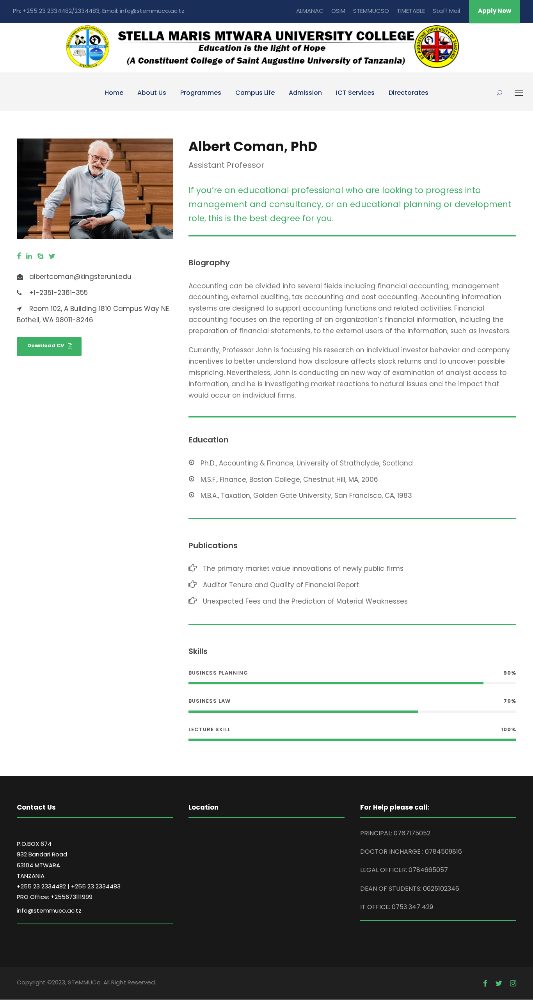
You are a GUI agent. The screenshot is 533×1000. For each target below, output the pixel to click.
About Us (151, 92)
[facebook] (19, 256)
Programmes (200, 92)
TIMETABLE (411, 11)
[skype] (40, 256)
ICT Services (355, 92)
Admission (305, 92)
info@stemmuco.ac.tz (49, 910)
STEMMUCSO (371, 11)
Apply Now (494, 11)
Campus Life (255, 92)
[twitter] (52, 256)
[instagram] (513, 983)
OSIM (338, 11)
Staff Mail (446, 11)
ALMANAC (309, 11)
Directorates (408, 92)
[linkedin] (29, 256)
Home (114, 92)
